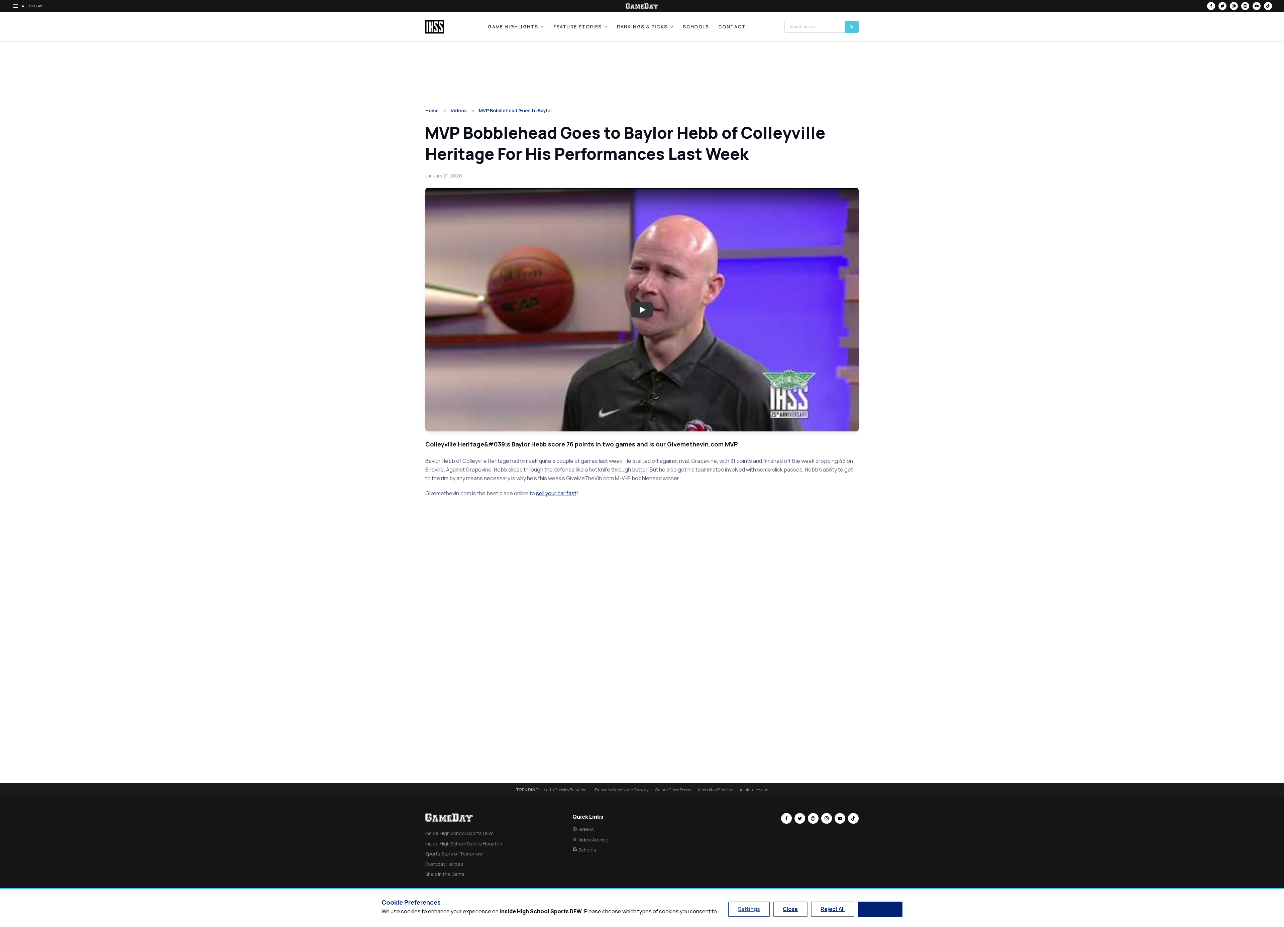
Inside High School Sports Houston (463, 843)
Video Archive (593, 839)
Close (790, 909)
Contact (732, 26)
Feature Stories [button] (577, 26)
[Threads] (1234, 6)
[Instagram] (1245, 6)
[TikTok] (1268, 6)
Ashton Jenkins (754, 790)
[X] (1222, 6)
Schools (696, 26)
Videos (459, 110)
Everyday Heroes (444, 864)
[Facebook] (1211, 6)
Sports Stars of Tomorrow (454, 853)
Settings (749, 909)
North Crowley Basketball (565, 790)
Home (432, 110)
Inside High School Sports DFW (459, 833)
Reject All (833, 909)
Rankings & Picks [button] (642, 26)
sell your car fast (556, 493)
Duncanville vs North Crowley (621, 790)
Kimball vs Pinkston (715, 790)
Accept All (880, 909)
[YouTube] (1257, 6)
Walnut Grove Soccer (673, 790)
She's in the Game (444, 874)
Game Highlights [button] (513, 26)
